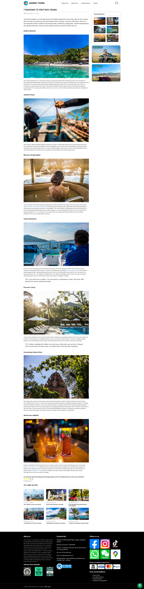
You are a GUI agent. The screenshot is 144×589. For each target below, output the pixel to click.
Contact (95, 3)
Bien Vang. (48, 586)
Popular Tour (65, 3)
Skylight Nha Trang (37, 470)
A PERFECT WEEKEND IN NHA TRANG (78, 523)
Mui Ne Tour (74, 3)
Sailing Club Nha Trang (31, 467)
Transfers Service (85, 3)
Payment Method (97, 578)
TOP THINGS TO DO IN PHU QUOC (32, 504)
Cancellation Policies (98, 577)
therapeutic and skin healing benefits (36, 206)
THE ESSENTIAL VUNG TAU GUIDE (32, 523)
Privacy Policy (96, 575)
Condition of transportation (100, 580)
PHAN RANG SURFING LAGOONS (54, 504)
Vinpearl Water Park (71, 270)
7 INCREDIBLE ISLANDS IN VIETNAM (55, 523)
